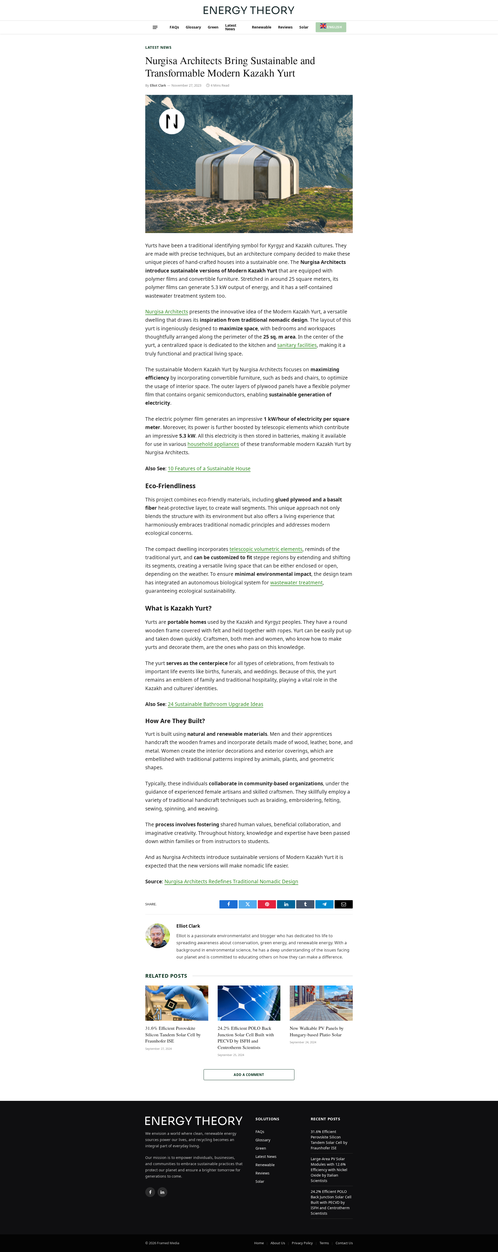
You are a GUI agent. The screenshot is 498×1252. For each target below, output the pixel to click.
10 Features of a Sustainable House (209, 468)
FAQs (174, 27)
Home (259, 1243)
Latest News (230, 27)
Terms (324, 1243)
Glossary (193, 27)
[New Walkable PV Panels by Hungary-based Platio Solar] (321, 1003)
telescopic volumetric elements (266, 549)
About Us (278, 1243)
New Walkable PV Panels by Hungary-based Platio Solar (317, 1031)
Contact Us (344, 1243)
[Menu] (155, 27)
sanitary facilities (297, 345)
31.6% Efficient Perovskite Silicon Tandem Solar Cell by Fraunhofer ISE (173, 1034)
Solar (303, 27)
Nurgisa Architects (166, 311)
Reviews (285, 27)
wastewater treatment (296, 582)
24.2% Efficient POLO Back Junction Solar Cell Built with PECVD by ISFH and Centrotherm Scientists (246, 1037)
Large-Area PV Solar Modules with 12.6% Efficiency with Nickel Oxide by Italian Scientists (329, 1169)
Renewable (261, 27)
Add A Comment (249, 1074)
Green (213, 27)
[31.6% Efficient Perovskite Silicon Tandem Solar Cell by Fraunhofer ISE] (176, 1003)
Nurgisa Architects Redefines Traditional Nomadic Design (231, 881)
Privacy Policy (302, 1243)
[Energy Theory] (249, 10)
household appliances (213, 444)
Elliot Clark (158, 85)
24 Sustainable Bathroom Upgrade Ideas (215, 704)
